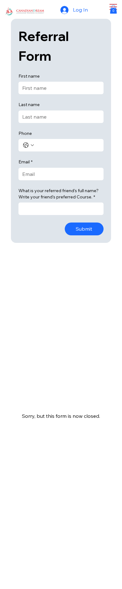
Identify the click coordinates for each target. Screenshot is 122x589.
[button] (113, 9)
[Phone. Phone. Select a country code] (28, 145)
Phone (25, 133)
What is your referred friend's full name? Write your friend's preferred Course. (58, 194)
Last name (29, 104)
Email (25, 162)
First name (29, 76)
